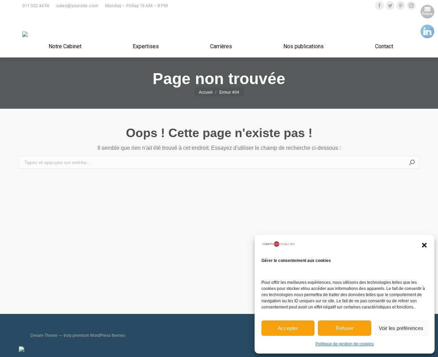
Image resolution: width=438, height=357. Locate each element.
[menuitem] (65, 46)
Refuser (344, 328)
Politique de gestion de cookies (344, 344)
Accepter (288, 328)
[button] (424, 245)
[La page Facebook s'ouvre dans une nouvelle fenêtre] (379, 5)
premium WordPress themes (99, 335)
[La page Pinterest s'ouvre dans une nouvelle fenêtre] (400, 5)
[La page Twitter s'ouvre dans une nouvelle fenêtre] (390, 5)
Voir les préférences (401, 328)
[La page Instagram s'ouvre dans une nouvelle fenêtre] (411, 5)
